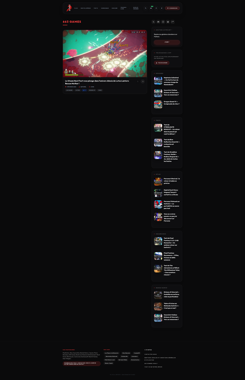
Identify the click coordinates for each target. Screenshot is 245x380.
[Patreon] (173, 22)
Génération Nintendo (111, 356)
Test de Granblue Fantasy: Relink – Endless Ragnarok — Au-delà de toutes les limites (171, 156)
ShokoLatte (124, 356)
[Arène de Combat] (162, 8)
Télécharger (162, 62)
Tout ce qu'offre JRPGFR (153, 367)
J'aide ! (167, 42)
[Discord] (158, 22)
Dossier (114, 8)
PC (85, 90)
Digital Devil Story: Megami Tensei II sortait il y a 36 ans (171, 192)
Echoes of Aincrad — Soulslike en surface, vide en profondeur (171, 294)
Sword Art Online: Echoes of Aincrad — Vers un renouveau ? (171, 92)
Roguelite (92, 90)
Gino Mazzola (126, 353)
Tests (96, 8)
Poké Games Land (110, 359)
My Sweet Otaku (123, 359)
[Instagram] (163, 22)
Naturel (83, 86)
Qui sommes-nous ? (151, 363)
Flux (76, 8)
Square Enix (161, 234)
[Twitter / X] (153, 22)
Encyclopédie (86, 8)
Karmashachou (135, 359)
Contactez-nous (150, 354)
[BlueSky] (168, 22)
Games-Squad (109, 363)
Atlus (158, 174)
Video (100, 90)
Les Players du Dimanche (111, 353)
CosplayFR (137, 353)
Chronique (105, 8)
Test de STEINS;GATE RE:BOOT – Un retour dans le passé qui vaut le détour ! (172, 129)
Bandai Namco (161, 287)
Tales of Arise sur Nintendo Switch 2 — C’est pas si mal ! (171, 305)
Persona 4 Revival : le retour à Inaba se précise (172, 181)
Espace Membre (136, 8)
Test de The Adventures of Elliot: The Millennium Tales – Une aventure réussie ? (172, 270)
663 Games (69, 90)
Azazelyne (135, 356)
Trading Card (123, 8)
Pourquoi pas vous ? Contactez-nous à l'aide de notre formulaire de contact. (80, 363)
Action (78, 90)
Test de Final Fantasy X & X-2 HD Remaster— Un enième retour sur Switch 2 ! (171, 242)
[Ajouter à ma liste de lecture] (137, 81)
